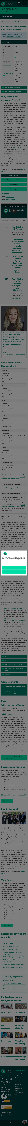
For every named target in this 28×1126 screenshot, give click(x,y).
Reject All (14, 567)
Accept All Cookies (14, 571)
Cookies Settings (14, 563)
